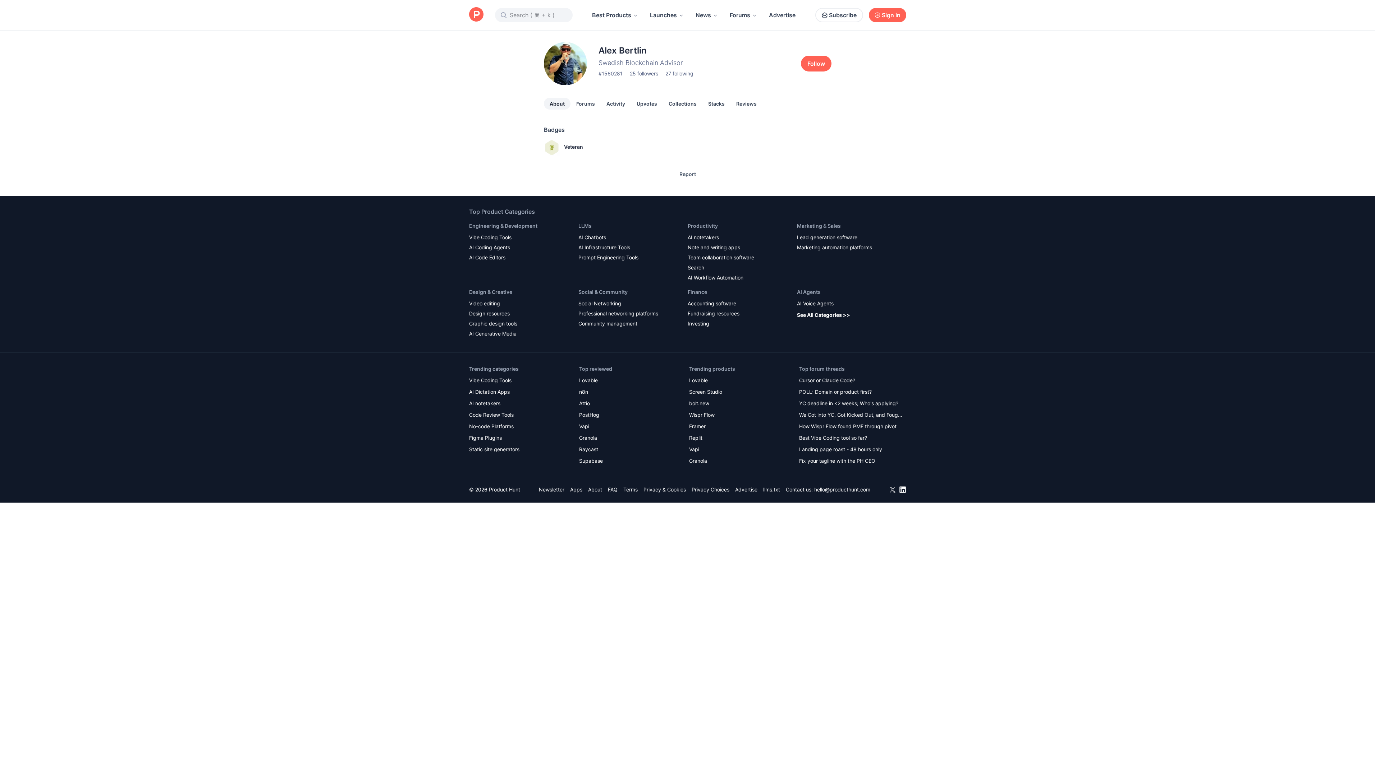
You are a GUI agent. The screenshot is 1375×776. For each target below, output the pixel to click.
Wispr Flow (702, 415)
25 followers (644, 73)
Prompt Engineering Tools (608, 257)
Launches (663, 15)
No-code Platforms (491, 426)
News (703, 15)
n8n (583, 392)
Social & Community (603, 292)
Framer (697, 426)
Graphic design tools (493, 323)
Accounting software (712, 303)
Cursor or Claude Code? (827, 380)
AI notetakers (703, 237)
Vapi (584, 426)
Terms (630, 489)
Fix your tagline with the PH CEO (837, 461)
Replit (695, 438)
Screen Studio (705, 392)
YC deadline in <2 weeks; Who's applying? (848, 403)
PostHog (589, 415)
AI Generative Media (493, 334)
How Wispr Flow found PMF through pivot (848, 426)
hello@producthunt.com (842, 489)
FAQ (613, 489)
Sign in (891, 15)
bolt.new (699, 403)
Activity (615, 104)
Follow (816, 63)
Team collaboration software (721, 257)
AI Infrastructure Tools (604, 247)
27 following (679, 73)
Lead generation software (827, 237)
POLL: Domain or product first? (835, 392)
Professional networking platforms (618, 313)
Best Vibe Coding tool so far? (833, 438)
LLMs (585, 226)
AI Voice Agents (815, 303)
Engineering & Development (503, 226)
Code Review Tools (491, 415)
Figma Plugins (485, 438)
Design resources (489, 313)
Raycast (588, 449)
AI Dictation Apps (489, 392)
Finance (697, 292)
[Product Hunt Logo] (476, 15)
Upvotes (647, 104)
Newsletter (551, 489)
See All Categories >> (823, 315)
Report (687, 174)
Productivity (703, 226)
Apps (576, 489)
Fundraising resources (713, 313)
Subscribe (843, 15)
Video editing (484, 303)
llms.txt (771, 489)
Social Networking (599, 303)
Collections (683, 104)
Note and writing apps (714, 247)
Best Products (611, 15)
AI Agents (809, 292)
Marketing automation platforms (834, 247)
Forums (740, 15)
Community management (607, 323)
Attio (584, 403)
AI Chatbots (592, 237)
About (557, 104)
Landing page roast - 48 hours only (840, 449)
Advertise (782, 15)
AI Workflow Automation (715, 277)
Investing (698, 323)
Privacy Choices (710, 489)
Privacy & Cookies (664, 489)
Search (696, 267)
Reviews (746, 104)
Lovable (588, 380)
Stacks (716, 104)
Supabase (591, 461)
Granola (588, 438)
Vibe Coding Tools (490, 237)
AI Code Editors (487, 257)
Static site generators (494, 449)
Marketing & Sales (819, 226)
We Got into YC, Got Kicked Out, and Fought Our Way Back (851, 415)
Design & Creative (490, 292)
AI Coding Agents (489, 247)
